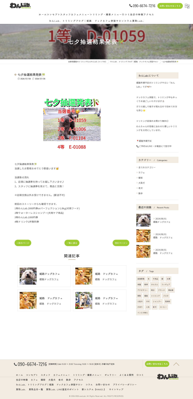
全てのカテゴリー (147, 167)
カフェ (141, 172)
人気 (147, 307)
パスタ (165, 296)
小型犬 (140, 301)
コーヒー (163, 307)
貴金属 (171, 290)
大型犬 (141, 182)
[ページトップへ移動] (176, 364)
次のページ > (121, 242)
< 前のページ (23, 242)
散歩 (140, 193)
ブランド (161, 290)
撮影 (140, 177)
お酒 (168, 279)
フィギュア (165, 284)
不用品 (155, 279)
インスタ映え (142, 312)
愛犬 (154, 307)
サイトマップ (116, 389)
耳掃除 (167, 301)
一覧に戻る (72, 242)
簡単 (146, 284)
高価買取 (140, 279)
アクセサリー (142, 290)
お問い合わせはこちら (170, 5)
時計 (152, 290)
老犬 (140, 187)
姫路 (146, 296)
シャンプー (157, 301)
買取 (139, 296)
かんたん (154, 284)
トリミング (155, 296)
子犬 (147, 301)
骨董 (139, 284)
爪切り (140, 307)
